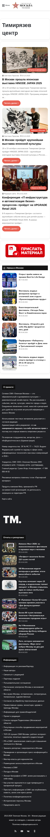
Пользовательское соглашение (17, 683)
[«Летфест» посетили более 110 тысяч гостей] (9, 560)
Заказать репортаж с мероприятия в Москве (23, 748)
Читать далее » (11, 103)
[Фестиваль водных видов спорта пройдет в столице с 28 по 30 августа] (9, 363)
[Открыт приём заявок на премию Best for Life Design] (9, 280)
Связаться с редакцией (14, 675)
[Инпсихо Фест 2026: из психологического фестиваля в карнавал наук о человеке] (9, 547)
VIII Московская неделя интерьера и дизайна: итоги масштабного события (32, 571)
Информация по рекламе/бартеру (19, 666)
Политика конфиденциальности (17, 797)
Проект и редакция (12, 716)
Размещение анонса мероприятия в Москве (23, 763)
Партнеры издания (12, 679)
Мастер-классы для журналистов (18, 759)
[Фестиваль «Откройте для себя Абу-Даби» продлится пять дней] (9, 330)
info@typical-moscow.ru (11, 441)
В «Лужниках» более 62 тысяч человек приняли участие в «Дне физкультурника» (33, 602)
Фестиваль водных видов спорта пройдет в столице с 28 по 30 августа (32, 360)
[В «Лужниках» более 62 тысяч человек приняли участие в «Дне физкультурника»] (9, 603)
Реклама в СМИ (10, 768)
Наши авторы (9, 670)
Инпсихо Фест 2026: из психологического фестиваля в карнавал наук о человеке (33, 546)
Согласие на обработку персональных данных (24, 701)
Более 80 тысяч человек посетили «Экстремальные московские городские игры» (33, 615)
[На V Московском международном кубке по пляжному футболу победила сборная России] (9, 629)
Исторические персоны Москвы (17, 801)
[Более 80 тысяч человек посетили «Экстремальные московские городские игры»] (9, 616)
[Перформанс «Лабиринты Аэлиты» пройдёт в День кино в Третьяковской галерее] (9, 346)
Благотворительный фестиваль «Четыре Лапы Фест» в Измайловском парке (33, 310)
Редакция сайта (10, 194)
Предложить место (12, 805)
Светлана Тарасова (11, 76)
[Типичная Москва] (22, 5)
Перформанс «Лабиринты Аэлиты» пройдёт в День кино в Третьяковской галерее (33, 343)
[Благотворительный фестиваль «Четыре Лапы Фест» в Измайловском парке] (9, 313)
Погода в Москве (11, 772)
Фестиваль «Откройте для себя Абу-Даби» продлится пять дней (32, 327)
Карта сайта (7, 499)
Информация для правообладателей (20, 712)
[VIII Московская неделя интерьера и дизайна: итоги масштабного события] (9, 572)
